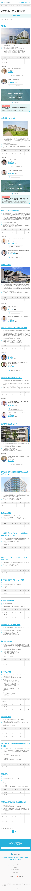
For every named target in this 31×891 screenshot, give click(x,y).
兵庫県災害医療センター (10, 424)
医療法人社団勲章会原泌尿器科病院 (14, 802)
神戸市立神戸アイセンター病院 (12, 580)
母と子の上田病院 (7, 600)
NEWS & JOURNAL (13, 859)
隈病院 (3, 26)
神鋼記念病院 (6, 265)
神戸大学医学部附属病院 (10, 210)
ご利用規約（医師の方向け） (15, 869)
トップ (2, 5)
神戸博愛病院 (6, 717)
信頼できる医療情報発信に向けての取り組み (15, 865)
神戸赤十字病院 (6, 641)
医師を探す (26, 857)
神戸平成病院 (6, 672)
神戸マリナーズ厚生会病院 (10, 625)
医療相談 (19, 859)
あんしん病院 (6, 513)
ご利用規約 (15, 867)
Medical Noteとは (16, 864)
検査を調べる (16, 857)
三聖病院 (4, 774)
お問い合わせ (15, 872)
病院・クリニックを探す (9, 5)
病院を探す (21, 857)
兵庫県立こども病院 (8, 118)
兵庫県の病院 (18, 5)
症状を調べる (10, 857)
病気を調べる (5, 857)
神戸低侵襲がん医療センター (11, 378)
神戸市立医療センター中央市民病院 (14, 328)
